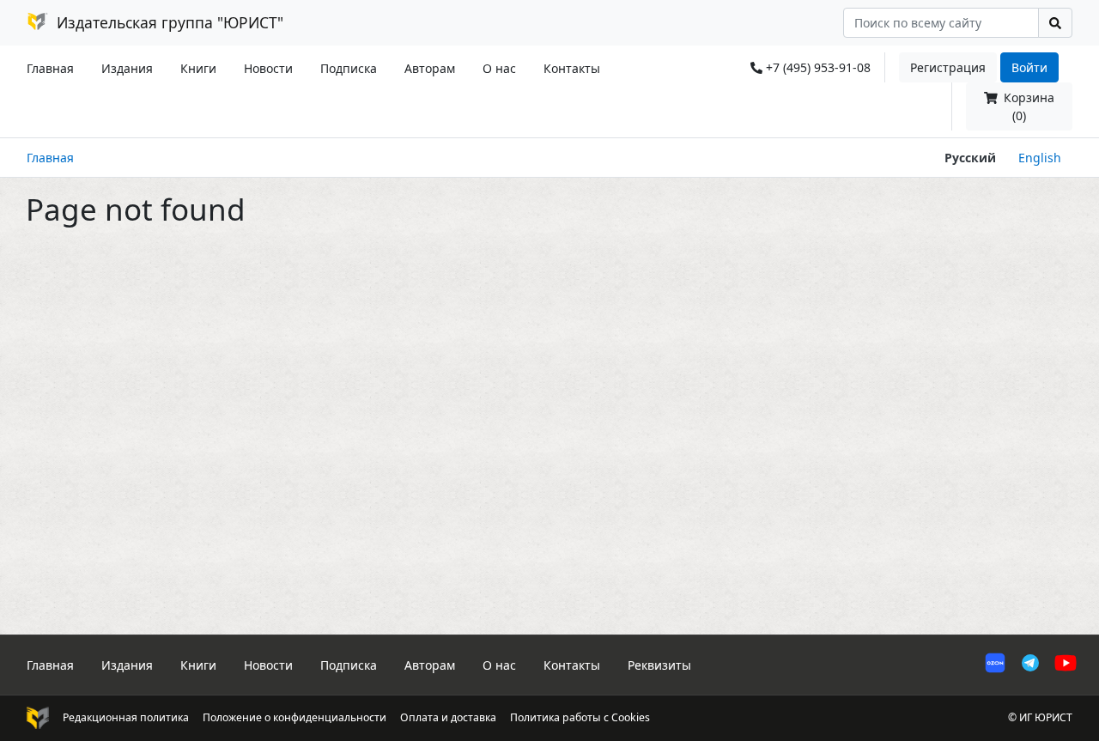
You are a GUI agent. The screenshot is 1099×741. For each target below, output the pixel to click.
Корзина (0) (1027, 106)
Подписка (348, 68)
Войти (1029, 67)
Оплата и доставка (448, 717)
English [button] (1039, 157)
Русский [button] (970, 157)
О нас (499, 68)
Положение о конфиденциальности (294, 717)
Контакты (571, 68)
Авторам (429, 68)
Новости (268, 68)
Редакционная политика (126, 717)
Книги (198, 68)
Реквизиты (659, 665)
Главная (50, 68)
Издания (127, 68)
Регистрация (948, 67)
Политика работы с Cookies (580, 717)
